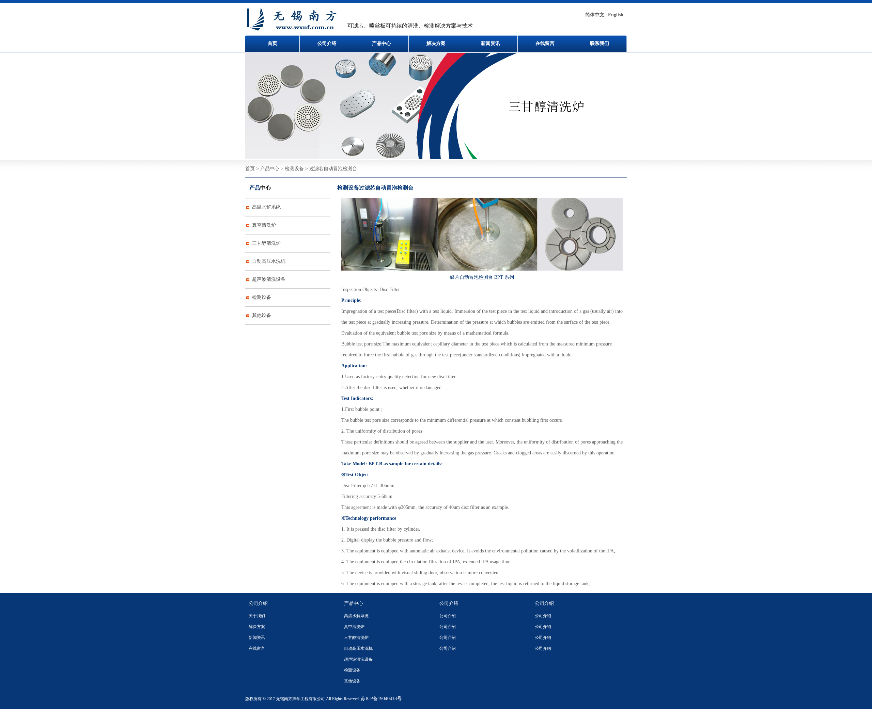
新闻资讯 (490, 43)
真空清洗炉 (264, 225)
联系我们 (599, 43)
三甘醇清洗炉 (266, 243)
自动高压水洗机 (268, 261)
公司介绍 (327, 43)
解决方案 (436, 43)
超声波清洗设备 (268, 279)
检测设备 (261, 297)
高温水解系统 (266, 207)
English (615, 14)
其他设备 (261, 315)
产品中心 (381, 43)
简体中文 (594, 14)
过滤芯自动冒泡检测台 (386, 188)
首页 (272, 43)
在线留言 (545, 43)
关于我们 (257, 615)
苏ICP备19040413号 (381, 698)
